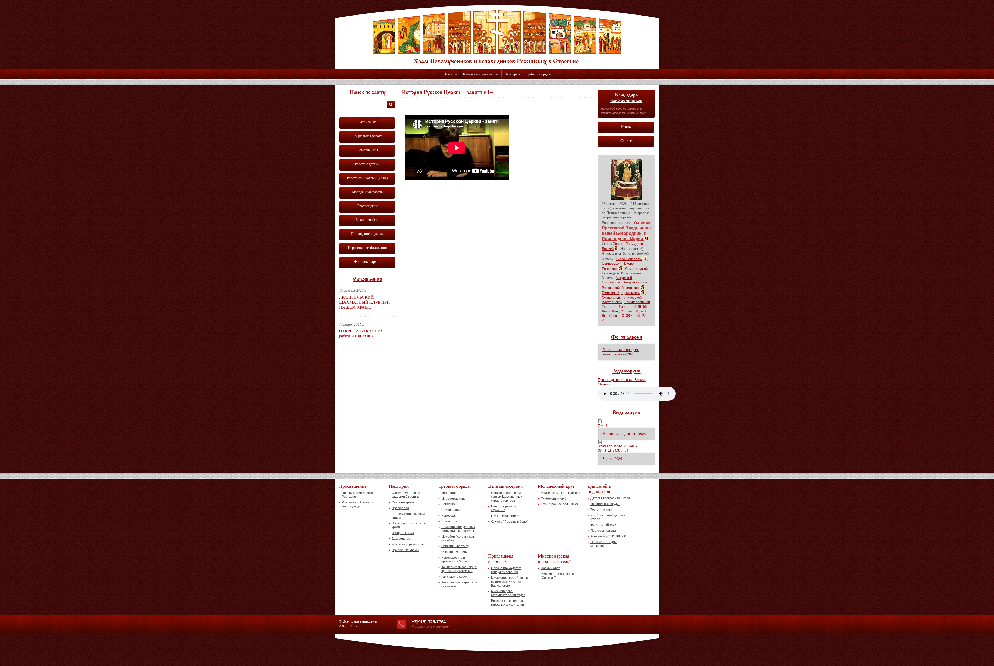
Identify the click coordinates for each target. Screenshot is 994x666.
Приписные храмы (405, 550)
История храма (403, 533)
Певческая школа (603, 530)
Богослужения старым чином (408, 515)
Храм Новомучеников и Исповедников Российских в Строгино (497, 37)
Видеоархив (626, 412)
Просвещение (367, 205)
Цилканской (611, 282)
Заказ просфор (367, 219)
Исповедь (448, 515)
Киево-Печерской (629, 259)
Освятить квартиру (455, 546)
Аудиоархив (626, 371)
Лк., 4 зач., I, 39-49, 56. (629, 307)
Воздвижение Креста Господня (357, 495)
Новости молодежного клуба (624, 434)
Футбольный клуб (553, 498)
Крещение (449, 493)
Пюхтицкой (610, 273)
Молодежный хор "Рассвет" (561, 493)
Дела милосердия (505, 486)
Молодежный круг (556, 486)
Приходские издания (367, 233)
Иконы (626, 126)
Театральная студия (605, 504)
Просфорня (400, 508)
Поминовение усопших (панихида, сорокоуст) (458, 529)
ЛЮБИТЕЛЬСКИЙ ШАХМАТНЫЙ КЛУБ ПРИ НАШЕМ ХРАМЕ (364, 302)
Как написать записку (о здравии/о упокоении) (459, 569)
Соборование (451, 510)
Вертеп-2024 (612, 459)
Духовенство (401, 538)
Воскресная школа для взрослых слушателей (508, 602)
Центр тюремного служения (504, 508)
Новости (450, 73)
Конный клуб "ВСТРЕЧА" (608, 536)
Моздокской (631, 288)
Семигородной (636, 269)
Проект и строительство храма (409, 525)
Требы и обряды (538, 73)
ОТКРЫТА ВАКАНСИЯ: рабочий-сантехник (362, 333)
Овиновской (611, 263)
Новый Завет (550, 568)
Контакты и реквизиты (480, 73)
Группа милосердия (505, 516)
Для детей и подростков (599, 488)
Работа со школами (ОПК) (367, 177)
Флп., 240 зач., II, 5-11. (629, 311)
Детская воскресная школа (610, 498)
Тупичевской (632, 297)
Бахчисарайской (637, 302)
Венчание (448, 504)
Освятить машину (454, 552)
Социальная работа (367, 135)
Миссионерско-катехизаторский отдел (508, 593)
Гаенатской (610, 293)
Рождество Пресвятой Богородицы (358, 504)
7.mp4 (602, 426)
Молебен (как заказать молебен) (458, 538)
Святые (626, 140)
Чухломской (630, 293)
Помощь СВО (367, 149)
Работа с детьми (367, 163)
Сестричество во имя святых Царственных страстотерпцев (506, 496)
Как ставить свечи (454, 577)
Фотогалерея (626, 337)
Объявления (367, 279)
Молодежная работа (367, 191)
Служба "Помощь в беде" (509, 521)
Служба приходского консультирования (506, 570)
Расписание (367, 121)
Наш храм (512, 73)
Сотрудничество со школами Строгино (406, 495)
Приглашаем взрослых (500, 558)
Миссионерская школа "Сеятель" (554, 558)
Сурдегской (611, 297)
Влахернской (612, 302)
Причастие (449, 521)
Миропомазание (453, 498)
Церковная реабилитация (367, 247)
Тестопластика (601, 509)
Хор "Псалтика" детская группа (607, 517)
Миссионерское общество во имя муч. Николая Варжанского (510, 581)
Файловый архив (367, 261)
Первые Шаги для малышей (603, 544)
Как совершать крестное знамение (459, 584)
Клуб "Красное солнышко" (560, 504)
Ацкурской (624, 278)
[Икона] (626, 199)
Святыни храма (403, 502)
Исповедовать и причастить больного (456, 559)
